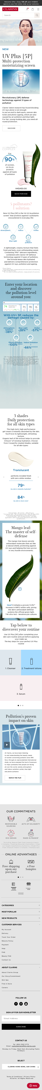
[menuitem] (27, 9)
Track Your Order (9, 937)
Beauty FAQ (6, 956)
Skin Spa (5, 980)
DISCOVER (11, 128)
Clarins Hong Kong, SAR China (21, 1067)
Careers (5, 987)
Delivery (5, 933)
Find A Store (7, 984)
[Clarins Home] (10, 9)
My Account (6, 929)
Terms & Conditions (14, 1076)
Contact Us (6, 960)
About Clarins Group (10, 972)
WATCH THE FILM (15, 778)
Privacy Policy (29, 1076)
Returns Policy (7, 941)
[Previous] (4, 477)
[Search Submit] (37, 15)
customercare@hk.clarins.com (24, 1046)
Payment (5, 945)
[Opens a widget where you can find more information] (33, 1086)
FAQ (3, 952)
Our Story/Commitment (11, 976)
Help (3, 948)
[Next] (38, 477)
